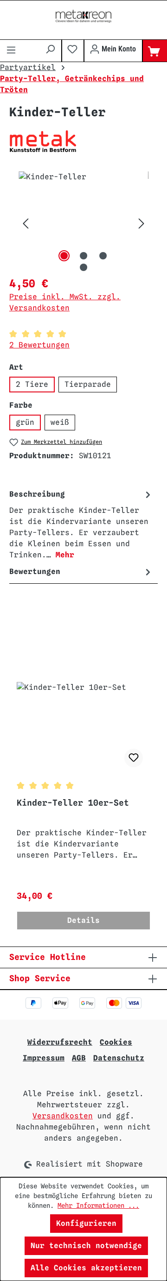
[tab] (81, 524)
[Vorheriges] (25, 223)
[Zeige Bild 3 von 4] (103, 255)
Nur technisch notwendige (86, 1245)
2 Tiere (32, 384)
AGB (79, 1058)
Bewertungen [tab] (34, 571)
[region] (83, 223)
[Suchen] (50, 49)
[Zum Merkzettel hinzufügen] (133, 758)
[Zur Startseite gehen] (83, 16)
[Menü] (11, 51)
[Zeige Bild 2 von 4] (83, 255)
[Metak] (83, 141)
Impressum (43, 1058)
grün (25, 422)
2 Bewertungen (39, 345)
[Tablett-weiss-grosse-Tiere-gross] (83, 223)
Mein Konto (118, 48)
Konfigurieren (86, 1223)
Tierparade (87, 384)
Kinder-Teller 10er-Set (73, 803)
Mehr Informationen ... (98, 1205)
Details (83, 920)
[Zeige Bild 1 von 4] (64, 255)
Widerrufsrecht (59, 1042)
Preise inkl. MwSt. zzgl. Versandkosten (65, 302)
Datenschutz (118, 1058)
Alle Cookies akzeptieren (86, 1267)
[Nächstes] (141, 223)
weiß (60, 422)
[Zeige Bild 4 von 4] (83, 267)
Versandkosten (62, 1115)
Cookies (116, 1042)
